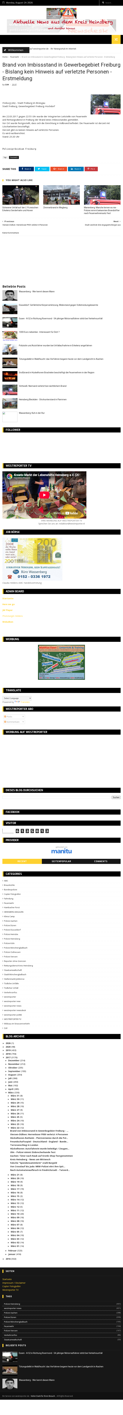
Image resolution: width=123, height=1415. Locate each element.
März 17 (15, 1189)
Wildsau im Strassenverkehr (17, 1023)
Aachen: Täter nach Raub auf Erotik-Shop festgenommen (41, 1155)
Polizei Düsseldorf (12, 929)
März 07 (15, 1224)
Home (5, 57)
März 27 (15, 1109)
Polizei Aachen (10, 921)
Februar (12, 1250)
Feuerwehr (14, 57)
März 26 (15, 1113)
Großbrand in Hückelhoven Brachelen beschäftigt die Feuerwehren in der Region (56, 372)
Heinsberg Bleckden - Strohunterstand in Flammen (43, 399)
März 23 (15, 1124)
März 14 (15, 1199)
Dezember (14, 1060)
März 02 (15, 1242)
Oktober (13, 1067)
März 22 (15, 1127)
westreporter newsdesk (15, 1010)
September (14, 1071)
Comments (101, 861)
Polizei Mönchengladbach (15, 947)
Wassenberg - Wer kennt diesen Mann (37, 291)
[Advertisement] (27, 759)
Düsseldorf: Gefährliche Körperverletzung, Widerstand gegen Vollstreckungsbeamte (58, 305)
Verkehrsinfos (10, 992)
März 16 (15, 1192)
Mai (10, 1085)
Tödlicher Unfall (11, 988)
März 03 (15, 1238)
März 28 (15, 1106)
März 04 (15, 1235)
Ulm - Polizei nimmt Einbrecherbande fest (33, 1152)
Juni (10, 1081)
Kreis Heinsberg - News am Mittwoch (30, 1159)
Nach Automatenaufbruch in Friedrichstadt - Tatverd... (40, 1170)
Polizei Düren (10, 925)
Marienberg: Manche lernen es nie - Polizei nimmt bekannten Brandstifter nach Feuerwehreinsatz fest (102, 210)
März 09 (15, 1217)
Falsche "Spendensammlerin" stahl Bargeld (33, 1162)
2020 (8, 1046)
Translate (25, 702)
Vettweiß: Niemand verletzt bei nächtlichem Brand (42, 386)
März (11, 1092)
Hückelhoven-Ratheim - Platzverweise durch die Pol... (39, 1138)
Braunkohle (9, 885)
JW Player (7, 610)
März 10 (15, 1213)
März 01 (15, 1246)
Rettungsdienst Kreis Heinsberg (18, 965)
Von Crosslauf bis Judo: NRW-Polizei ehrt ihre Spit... (37, 1166)
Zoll (5, 1028)
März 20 (15, 1178)
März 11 (15, 1210)
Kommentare (13, 721)
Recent (22, 861)
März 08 (15, 1221)
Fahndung (8, 898)
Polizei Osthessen (12, 952)
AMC (6, 880)
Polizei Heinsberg (12, 938)
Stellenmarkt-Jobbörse (14, 979)
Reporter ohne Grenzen (15, 961)
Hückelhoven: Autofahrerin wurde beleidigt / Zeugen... (39, 1148)
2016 (8, 1258)
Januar (12, 1254)
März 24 (15, 1120)
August (12, 1074)
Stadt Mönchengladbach (15, 974)
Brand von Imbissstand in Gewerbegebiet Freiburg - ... (39, 1130)
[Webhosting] (61, 853)
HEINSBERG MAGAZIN (13, 912)
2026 (8, 1043)
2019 (8, 1050)
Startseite (7, 1279)
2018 (8, 1053)
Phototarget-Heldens (12, 616)
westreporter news (12, 1005)
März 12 (15, 1206)
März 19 (15, 1181)
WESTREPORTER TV (12, 1019)
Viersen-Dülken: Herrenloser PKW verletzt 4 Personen (39, 1134)
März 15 (15, 1196)
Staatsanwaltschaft (13, 970)
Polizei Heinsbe (11, 934)
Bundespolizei (10, 889)
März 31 (15, 1095)
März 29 (15, 1102)
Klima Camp (9, 916)
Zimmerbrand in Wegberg (55, 207)
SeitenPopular (61, 861)
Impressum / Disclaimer (14, 1282)
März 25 (15, 1117)
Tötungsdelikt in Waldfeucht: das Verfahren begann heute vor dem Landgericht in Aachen (61, 359)
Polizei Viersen (11, 956)
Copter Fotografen (12, 894)
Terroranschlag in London (24, 1145)
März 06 (15, 1228)
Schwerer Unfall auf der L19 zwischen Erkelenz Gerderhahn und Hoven (20, 209)
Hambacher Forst (12, 907)
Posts (9, 716)
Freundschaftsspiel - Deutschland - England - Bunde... (39, 1141)
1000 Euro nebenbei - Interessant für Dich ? (39, 332)
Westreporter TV (10, 1289)
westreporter (10, 996)
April (11, 1089)
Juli (10, 1078)
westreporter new (12, 1001)
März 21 (15, 1174)
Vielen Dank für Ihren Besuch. (43, 1396)
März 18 (15, 1185)
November (14, 1064)
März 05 (15, 1231)
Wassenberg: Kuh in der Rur (32, 413)
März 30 (15, 1099)
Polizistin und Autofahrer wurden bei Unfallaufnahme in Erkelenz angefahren (55, 345)
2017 (8, 1057)
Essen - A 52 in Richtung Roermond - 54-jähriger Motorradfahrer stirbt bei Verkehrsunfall (60, 318)
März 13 (15, 1203)
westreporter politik (13, 1014)
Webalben (7, 621)
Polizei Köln (9, 943)
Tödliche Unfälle (11, 983)
